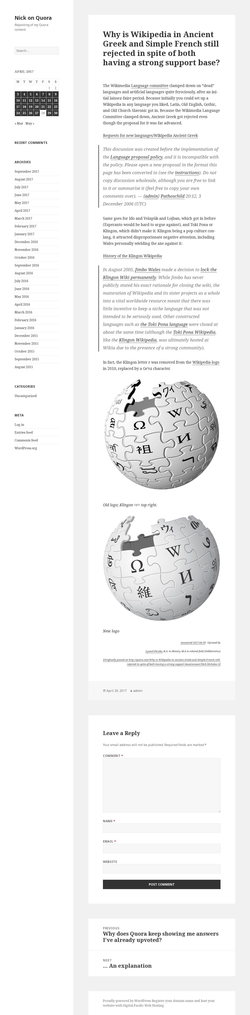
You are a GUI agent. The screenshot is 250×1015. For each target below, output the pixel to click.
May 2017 (22, 203)
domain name (183, 1001)
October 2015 (25, 351)
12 (30, 100)
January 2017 (24, 234)
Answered (193, 642)
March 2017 (23, 218)
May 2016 (22, 296)
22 (49, 107)
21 (43, 107)
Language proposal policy (136, 157)
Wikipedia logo (205, 362)
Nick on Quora (33, 17)
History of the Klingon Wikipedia (132, 255)
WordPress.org (26, 448)
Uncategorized (26, 396)
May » (30, 123)
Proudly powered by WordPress (127, 1001)
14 (43, 100)
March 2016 (23, 312)
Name (109, 821)
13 (36, 100)
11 (24, 100)
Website (110, 862)
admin (151, 196)
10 (18, 100)
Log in (19, 424)
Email (109, 841)
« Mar (19, 123)
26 (30, 113)
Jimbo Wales (147, 269)
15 (49, 100)
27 (36, 113)
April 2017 (22, 210)
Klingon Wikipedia (138, 340)
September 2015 (27, 359)
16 (55, 100)
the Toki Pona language (164, 324)
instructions (187, 172)
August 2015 (24, 367)
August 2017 (24, 179)
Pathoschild (173, 196)
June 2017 (22, 195)
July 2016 (21, 281)
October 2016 (25, 257)
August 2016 (24, 273)
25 (24, 113)
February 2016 (25, 320)
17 (18, 107)
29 (49, 113)
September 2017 (27, 171)
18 (24, 107)
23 (55, 107)
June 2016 (22, 289)
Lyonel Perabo (154, 651)
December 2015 (26, 336)
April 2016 (22, 304)
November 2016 (26, 249)
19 (30, 107)
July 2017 (21, 187)
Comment (113, 756)
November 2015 (26, 343)
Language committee (149, 85)
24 (18, 113)
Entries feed (24, 432)
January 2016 (24, 328)
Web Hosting (154, 1005)
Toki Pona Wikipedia (194, 332)
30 (55, 113)
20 (36, 107)
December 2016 (26, 242)
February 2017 (25, 226)
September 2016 (27, 265)
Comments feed (26, 440)
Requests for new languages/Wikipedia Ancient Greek (150, 135)
